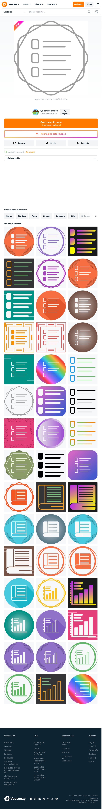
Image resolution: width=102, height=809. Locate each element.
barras (9, 216)
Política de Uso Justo (85, 804)
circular (46, 216)
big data (22, 216)
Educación (8, 758)
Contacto (64, 748)
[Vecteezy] (4, 4)
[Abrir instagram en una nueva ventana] (35, 799)
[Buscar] (89, 11)
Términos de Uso (89, 800)
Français (90, 758)
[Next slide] (91, 216)
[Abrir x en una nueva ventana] (52, 799)
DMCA (36, 748)
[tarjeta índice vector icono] (19, 241)
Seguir (64, 113)
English (90, 742)
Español (90, 746)
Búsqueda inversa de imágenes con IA (12, 770)
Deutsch (90, 754)
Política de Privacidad (87, 802)
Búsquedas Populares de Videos (39, 777)
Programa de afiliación (39, 753)
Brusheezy (9, 742)
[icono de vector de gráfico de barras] (51, 593)
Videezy (7, 750)
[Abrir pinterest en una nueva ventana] (44, 799)
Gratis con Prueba (51, 123)
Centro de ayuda (64, 743)
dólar (73, 216)
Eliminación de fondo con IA (10, 777)
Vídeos (38, 4)
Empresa (8, 754)
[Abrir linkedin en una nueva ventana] (40, 799)
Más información (13, 158)
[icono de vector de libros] (19, 497)
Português (91, 750)
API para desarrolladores (11, 762)
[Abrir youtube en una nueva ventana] (57, 799)
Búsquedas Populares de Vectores (39, 760)
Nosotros (64, 752)
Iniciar (89, 4)
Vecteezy (8, 746)
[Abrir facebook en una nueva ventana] (31, 799)
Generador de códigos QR (10, 783)
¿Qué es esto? (30, 152)
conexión (60, 216)
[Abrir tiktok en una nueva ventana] (48, 799)
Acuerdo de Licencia (38, 743)
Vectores (13, 4)
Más (88, 762)
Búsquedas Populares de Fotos (39, 769)
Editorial (51, 4)
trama (34, 216)
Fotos (26, 4)
